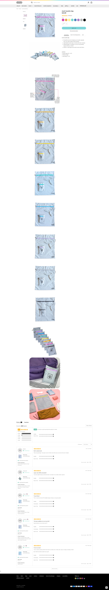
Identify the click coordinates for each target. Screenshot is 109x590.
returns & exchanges (50, 576)
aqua (72, 20)
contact (27, 578)
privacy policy (18, 585)
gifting (66, 6)
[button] (67, 15)
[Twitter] (75, 578)
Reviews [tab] (19, 422)
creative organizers (47, 6)
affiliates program (20, 578)
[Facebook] (77, 578)
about (22, 576)
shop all (18, 6)
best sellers (24, 6)
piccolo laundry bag (26, 478)
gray (81, 20)
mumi (23, 586)
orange (66, 20)
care (83, 34)
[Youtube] (79, 578)
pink (63, 20)
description (66, 34)
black (84, 20)
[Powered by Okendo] (21, 426)
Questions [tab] (26, 422)
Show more (54, 568)
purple (78, 20)
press (30, 576)
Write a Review (89, 425)
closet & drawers (37, 6)
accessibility (64, 576)
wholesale (41, 576)
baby (62, 6)
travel (30, 6)
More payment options (74, 30)
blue (75, 20)
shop (17, 576)
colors (63, 17)
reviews (35, 576)
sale (77, 6)
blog (26, 576)
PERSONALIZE (83, 6)
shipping (58, 576)
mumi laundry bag (26, 456)
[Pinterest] (82, 578)
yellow (69, 20)
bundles (72, 6)
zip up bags (55, 6)
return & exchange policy (75, 34)
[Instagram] (81, 578)
